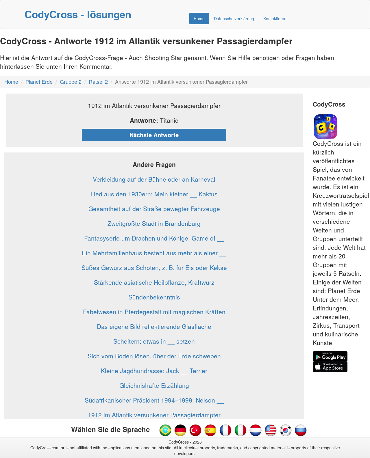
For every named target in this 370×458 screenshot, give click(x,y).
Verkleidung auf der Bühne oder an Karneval (154, 179)
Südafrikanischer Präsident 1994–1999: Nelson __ (154, 400)
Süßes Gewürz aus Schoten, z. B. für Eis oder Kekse (154, 267)
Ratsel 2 (98, 81)
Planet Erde (39, 81)
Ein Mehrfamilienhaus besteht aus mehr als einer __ (154, 252)
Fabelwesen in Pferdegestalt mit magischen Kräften (154, 311)
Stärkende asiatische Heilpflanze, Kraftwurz (154, 282)
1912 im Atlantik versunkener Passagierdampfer (154, 414)
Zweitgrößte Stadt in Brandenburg (154, 223)
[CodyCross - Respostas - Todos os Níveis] (165, 430)
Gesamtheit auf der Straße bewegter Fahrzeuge (154, 208)
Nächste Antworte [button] (154, 135)
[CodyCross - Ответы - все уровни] (301, 430)
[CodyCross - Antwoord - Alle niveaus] (240, 430)
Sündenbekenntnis (154, 297)
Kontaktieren (274, 18)
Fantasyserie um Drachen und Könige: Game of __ (154, 238)
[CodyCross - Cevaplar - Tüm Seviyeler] (195, 430)
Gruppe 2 (71, 81)
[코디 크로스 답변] (286, 430)
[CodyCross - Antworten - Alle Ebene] (180, 430)
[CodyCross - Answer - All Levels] (271, 430)
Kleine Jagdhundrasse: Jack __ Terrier (154, 370)
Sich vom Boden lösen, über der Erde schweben (154, 355)
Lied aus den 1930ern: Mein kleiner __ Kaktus (154, 193)
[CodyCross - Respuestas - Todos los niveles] (210, 430)
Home (199, 18)
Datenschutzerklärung (234, 18)
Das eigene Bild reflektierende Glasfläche (154, 326)
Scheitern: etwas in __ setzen (154, 341)
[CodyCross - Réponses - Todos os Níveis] (225, 430)
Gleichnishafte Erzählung (154, 385)
